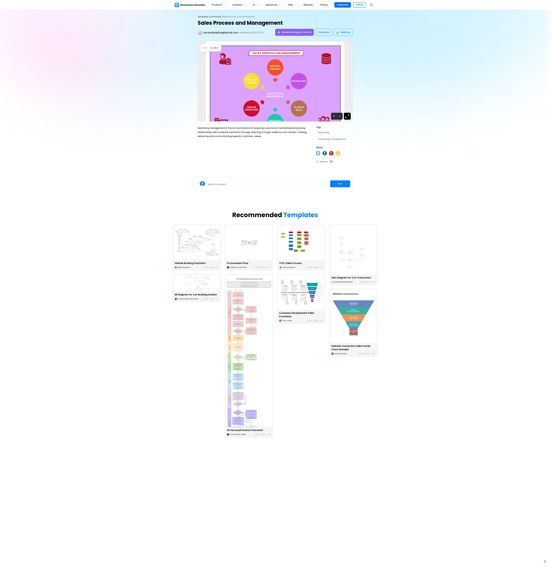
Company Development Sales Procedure (296, 314)
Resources (271, 4)
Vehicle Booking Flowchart (190, 263)
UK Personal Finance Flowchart (245, 430)
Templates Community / (210, 17)
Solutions (237, 4)
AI (254, 4)
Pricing (323, 4)
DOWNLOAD (342, 5)
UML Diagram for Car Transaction (351, 277)
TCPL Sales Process (290, 263)
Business (308, 4)
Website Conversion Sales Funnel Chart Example (350, 347)
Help (290, 4)
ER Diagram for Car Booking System (196, 294)
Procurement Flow (237, 263)
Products (217, 4)
